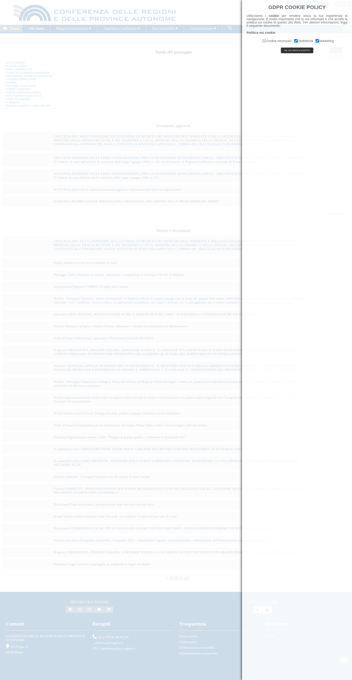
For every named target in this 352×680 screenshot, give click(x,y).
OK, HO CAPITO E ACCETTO (297, 50)
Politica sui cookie (261, 33)
